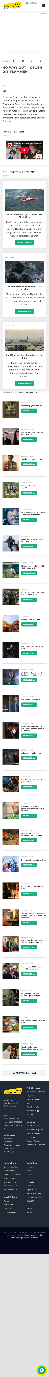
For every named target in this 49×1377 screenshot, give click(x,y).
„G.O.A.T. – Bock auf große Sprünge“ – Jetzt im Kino (32, 674)
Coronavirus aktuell (11, 1167)
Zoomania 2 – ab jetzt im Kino (33, 860)
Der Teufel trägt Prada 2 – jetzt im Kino (32, 433)
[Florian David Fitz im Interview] (11, 910)
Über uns (30, 1103)
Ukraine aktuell (9, 1171)
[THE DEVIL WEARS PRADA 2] (11, 429)
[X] (22, 61)
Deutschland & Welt (11, 1186)
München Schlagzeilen (35, 1129)
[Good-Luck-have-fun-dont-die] (11, 589)
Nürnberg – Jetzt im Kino (31, 406)
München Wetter (33, 1137)
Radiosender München (34, 1235)
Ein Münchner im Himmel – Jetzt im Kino (24, 356)
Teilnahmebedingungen (12, 1145)
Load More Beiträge (24, 1072)
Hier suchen (31, 1212)
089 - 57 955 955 (16, 1122)
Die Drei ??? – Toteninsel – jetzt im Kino (32, 781)
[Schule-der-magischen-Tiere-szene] (11, 937)
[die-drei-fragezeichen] (11, 776)
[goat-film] (11, 669)
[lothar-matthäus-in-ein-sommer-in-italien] (11, 562)
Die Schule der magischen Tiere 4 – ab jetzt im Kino (32, 941)
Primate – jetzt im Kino (31, 753)
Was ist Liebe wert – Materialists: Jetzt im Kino (32, 1048)
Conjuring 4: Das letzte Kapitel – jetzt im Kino (30, 994)
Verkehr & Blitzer (10, 1178)
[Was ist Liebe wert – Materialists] (11, 1043)
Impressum (8, 1138)
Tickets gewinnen (10, 1212)
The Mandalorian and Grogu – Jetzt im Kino (24, 288)
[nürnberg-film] (11, 402)
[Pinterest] (40, 61)
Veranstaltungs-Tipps (34, 1197)
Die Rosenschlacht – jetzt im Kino (33, 1021)
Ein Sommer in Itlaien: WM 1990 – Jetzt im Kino (32, 567)
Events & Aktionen (33, 1099)
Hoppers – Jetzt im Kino (31, 619)
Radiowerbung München (20, 1237)
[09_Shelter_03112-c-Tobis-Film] (11, 536)
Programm (31, 1095)
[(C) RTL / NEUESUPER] (11, 830)
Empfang (30, 1114)
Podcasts (30, 1167)
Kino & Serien (31, 1186)
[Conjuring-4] (11, 990)
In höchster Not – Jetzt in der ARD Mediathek (24, 216)
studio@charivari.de (11, 1119)
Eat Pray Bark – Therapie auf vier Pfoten (33, 487)
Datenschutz (8, 1142)
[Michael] (11, 456)
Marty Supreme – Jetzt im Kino (32, 647)
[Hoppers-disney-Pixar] (11, 616)
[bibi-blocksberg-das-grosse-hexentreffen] (11, 803)
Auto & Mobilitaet (10, 1189)
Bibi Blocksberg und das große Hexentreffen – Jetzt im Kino (32, 808)
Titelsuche (7, 1201)
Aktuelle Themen (33, 1126)
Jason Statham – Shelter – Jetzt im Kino (32, 540)
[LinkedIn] (32, 61)
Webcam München (34, 1141)
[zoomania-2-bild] (11, 856)
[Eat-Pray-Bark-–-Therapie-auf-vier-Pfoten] (11, 482)
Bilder (29, 1171)
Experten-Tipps (32, 1189)
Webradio (34, 1237)
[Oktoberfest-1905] (11, 963)
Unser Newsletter (33, 1107)
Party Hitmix (8, 1205)
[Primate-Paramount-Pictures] (11, 750)
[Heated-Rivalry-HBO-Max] (11, 723)
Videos (29, 1174)
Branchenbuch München (36, 1145)
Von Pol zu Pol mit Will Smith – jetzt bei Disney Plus (33, 513)
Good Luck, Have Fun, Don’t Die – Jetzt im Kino (33, 594)
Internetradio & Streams (36, 1092)
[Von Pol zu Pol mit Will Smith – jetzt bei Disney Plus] (11, 509)
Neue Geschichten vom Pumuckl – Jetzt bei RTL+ (31, 834)
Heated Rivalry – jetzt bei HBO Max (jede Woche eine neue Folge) (32, 728)
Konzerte (7, 1208)
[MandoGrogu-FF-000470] (24, 261)
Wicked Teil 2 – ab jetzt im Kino (32, 888)
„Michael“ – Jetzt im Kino (31, 459)
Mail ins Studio (9, 1135)
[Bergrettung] (24, 189)
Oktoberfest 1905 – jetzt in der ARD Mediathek (32, 968)
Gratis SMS (31, 1201)
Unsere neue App (33, 1111)
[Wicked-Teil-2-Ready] (11, 883)
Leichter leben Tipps (34, 1193)
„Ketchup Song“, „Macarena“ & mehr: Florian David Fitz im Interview (33, 915)
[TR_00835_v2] (11, 1017)
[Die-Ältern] (11, 696)
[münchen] (24, 330)
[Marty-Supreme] (11, 643)
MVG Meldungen (10, 1182)
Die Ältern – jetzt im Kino (32, 699)
